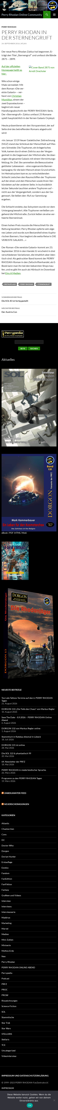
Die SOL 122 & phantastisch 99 (16, 753)
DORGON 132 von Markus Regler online (21, 728)
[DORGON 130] (29, 492)
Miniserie (6, 945)
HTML (18, 532)
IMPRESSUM (8, 1088)
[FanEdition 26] (15, 560)
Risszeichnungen (9, 1000)
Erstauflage (10, 284)
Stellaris (5, 1039)
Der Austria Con (11, 310)
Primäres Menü (54, 14)
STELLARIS (7, 1034)
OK (29, 1105)
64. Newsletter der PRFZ (13, 761)
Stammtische (8, 1017)
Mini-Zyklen (7, 939)
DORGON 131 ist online (13, 745)
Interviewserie (8, 912)
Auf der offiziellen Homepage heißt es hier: (12, 70)
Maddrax (6, 917)
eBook (5, 532)
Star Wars (6, 1028)
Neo (4, 956)
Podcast (5, 978)
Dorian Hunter (9, 856)
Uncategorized (8, 1050)
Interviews (7, 906)
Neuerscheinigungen (16, 804)
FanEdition (7, 878)
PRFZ (4, 984)
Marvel (5, 928)
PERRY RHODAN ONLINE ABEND (18, 967)
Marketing (6, 923)
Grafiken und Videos (11, 895)
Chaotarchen (8, 829)
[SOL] (29, 407)
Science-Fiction (9, 1006)
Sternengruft (43, 284)
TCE (3, 1045)
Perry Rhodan (9, 27)
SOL (3, 1011)
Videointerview (9, 1056)
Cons (4, 834)
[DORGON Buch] (29, 633)
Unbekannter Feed (15, 793)
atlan (24, 43)
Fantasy (5, 890)
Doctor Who (8, 845)
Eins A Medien (13, 273)
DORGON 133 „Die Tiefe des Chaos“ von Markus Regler (28, 709)
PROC (5, 989)
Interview (6, 901)
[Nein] (54, 1100)
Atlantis (5, 823)
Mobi (24, 532)
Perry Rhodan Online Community (22, 14)
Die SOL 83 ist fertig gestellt (15, 299)
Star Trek (6, 1023)
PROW (5, 995)
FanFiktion (7, 884)
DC (3, 840)
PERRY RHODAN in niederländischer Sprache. (24, 770)
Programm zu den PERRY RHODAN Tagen (22, 778)
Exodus (5, 867)
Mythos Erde (8, 950)
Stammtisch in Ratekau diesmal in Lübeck (21, 736)
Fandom (5, 873)
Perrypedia (7, 973)
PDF (11, 532)
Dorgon (5, 851)
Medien (5, 934)
